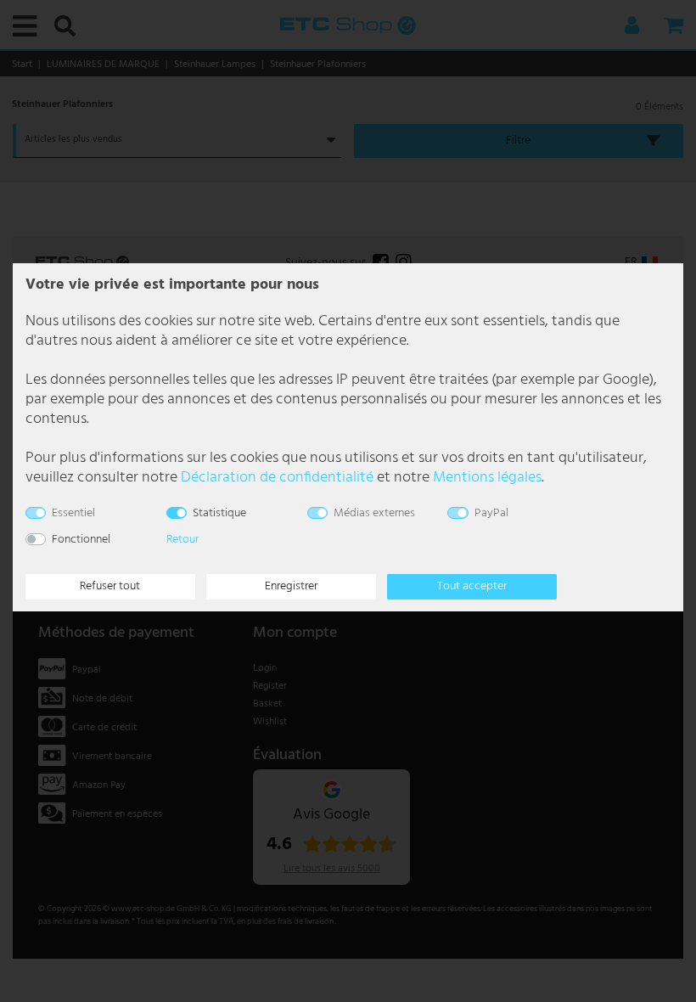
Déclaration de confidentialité (277, 477)
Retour (182, 540)
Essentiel (73, 513)
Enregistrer (291, 586)
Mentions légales (487, 477)
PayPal (491, 513)
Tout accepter (472, 586)
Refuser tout (110, 586)
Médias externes (374, 513)
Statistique (219, 513)
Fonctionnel (81, 540)
